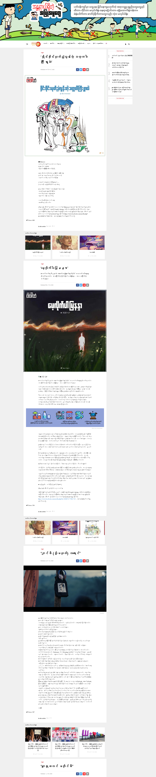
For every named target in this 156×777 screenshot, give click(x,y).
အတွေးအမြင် (60, 43)
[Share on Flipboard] (84, 69)
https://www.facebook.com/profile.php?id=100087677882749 (57, 499)
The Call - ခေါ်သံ (50, 226)
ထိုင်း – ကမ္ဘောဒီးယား (97, 43)
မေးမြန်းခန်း (81, 43)
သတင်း (45, 43)
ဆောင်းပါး (52, 43)
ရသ (88, 43)
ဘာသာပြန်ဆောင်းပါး (70, 43)
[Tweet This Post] (80, 69)
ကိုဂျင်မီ (48, 718)
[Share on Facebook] (77, 69)
